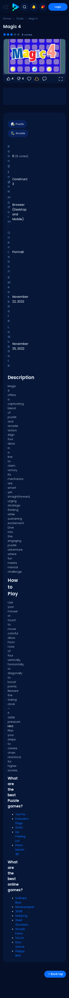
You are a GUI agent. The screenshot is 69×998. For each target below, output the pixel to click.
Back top (57, 974)
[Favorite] (43, 7)
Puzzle (20, 18)
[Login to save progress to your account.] (36, 78)
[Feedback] (44, 78)
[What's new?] (34, 7)
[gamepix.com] (15, 7)
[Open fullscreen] (60, 78)
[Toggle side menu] (5, 7)
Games (7, 18)
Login (58, 6)
